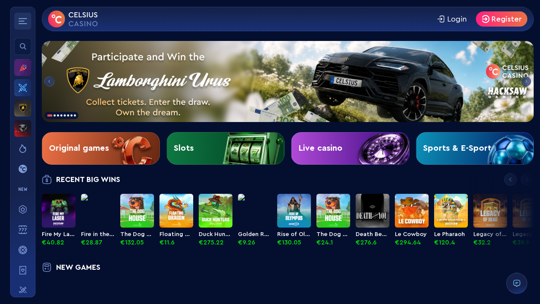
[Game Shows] (22, 250)
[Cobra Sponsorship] (22, 128)
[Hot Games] (22, 148)
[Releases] (22, 189)
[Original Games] (22, 168)
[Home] (73, 19)
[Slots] (22, 229)
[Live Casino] (22, 270)
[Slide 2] (288, 81)
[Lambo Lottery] (22, 108)
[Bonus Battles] (22, 87)
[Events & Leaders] (22, 67)
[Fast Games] (22, 290)
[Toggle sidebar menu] (22, 21)
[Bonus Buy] (22, 209)
